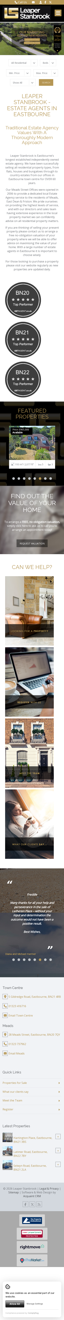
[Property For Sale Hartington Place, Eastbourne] (7, 1137)
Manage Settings (35, 1303)
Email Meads (17, 1053)
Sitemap (13, 1192)
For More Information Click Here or (32, 39)
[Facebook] (45, 2)
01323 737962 (17, 1044)
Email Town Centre (21, 1015)
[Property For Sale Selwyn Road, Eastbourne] (7, 1165)
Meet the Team (12, 1100)
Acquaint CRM (32, 1196)
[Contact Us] (40, 2)
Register (8, 1109)
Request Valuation (32, 543)
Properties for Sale (15, 1083)
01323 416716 (17, 1006)
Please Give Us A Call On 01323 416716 (32, 42)
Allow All (15, 1303)
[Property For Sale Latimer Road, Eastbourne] (7, 1151)
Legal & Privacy (49, 1188)
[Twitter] (50, 2)
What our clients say (16, 1092)
